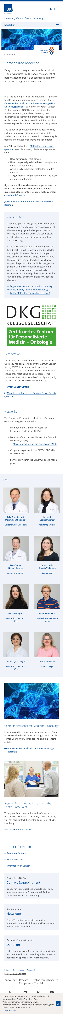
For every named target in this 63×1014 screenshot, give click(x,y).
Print (6, 970)
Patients (11, 54)
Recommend (18, 970)
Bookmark (31, 970)
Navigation (9, 24)
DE (57, 9)
